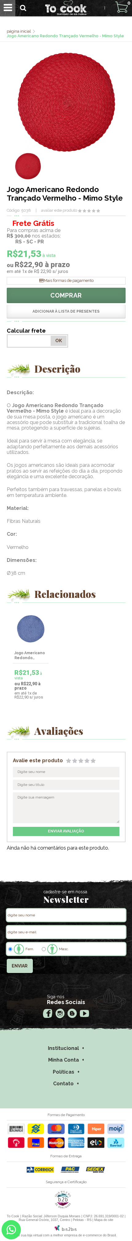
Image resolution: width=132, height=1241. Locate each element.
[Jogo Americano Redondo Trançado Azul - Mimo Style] (31, 629)
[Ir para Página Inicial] (19, 31)
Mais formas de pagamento (69, 280)
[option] (28, 166)
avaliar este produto (59, 210)
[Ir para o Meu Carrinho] (121, 7)
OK (58, 340)
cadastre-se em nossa (65, 891)
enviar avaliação (66, 831)
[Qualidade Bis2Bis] (63, 1207)
